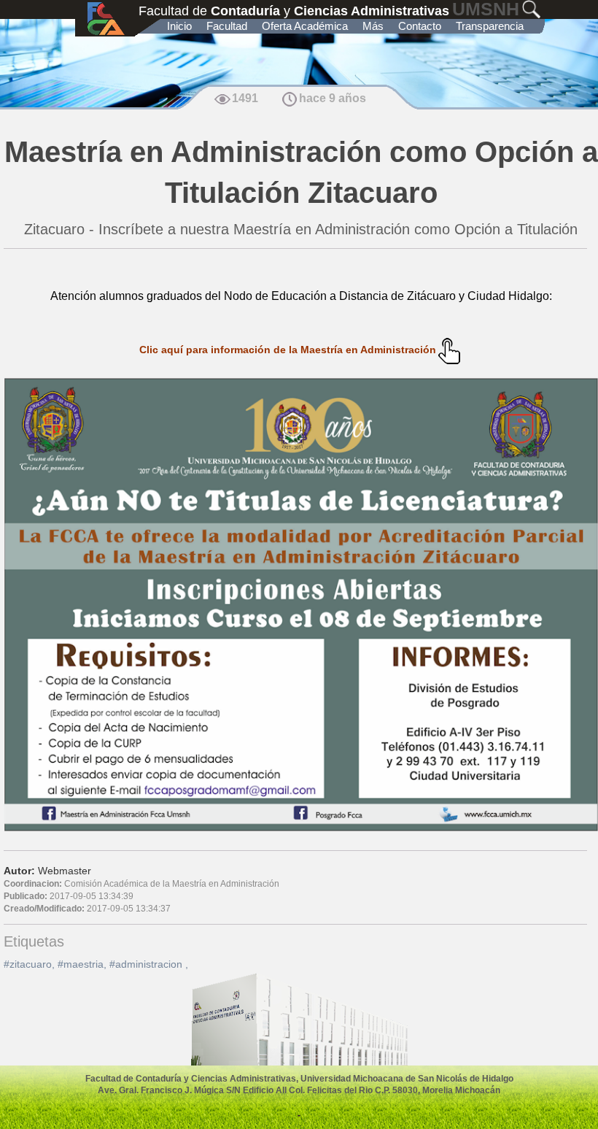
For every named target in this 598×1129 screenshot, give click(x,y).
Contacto (419, 26)
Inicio (179, 26)
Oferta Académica (305, 26)
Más (373, 26)
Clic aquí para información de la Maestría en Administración (287, 349)
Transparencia (490, 26)
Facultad (226, 26)
